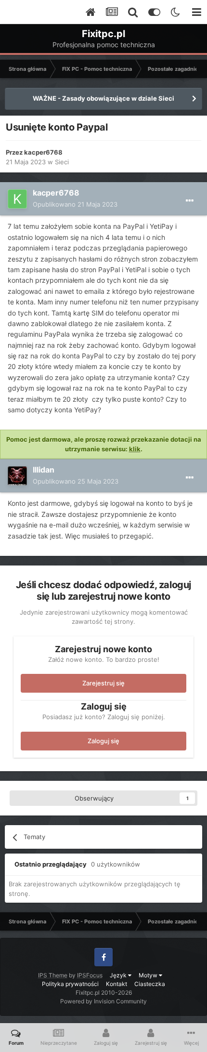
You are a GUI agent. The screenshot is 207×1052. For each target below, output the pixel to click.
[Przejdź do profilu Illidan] (17, 476)
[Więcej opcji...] (189, 201)
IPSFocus (90, 975)
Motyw (149, 975)
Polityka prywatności (70, 983)
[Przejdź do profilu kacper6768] (17, 199)
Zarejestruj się (103, 683)
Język (119, 975)
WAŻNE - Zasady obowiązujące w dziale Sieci (103, 98)
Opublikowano (75, 204)
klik (135, 449)
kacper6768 (43, 152)
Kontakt (116, 983)
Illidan (43, 469)
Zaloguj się (103, 741)
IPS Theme (52, 975)
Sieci (62, 162)
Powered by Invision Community (103, 1001)
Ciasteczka (149, 983)
